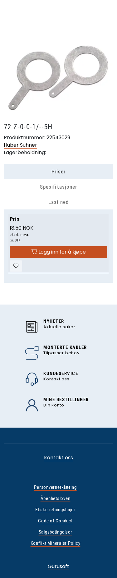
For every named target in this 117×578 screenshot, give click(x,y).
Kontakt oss (58, 457)
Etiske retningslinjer (55, 509)
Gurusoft (58, 566)
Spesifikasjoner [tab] (58, 187)
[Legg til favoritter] (16, 266)
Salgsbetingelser (55, 532)
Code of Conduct (55, 521)
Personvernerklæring (55, 487)
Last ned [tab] (58, 202)
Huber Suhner (20, 145)
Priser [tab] (58, 171)
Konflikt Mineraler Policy (55, 543)
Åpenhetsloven (56, 498)
